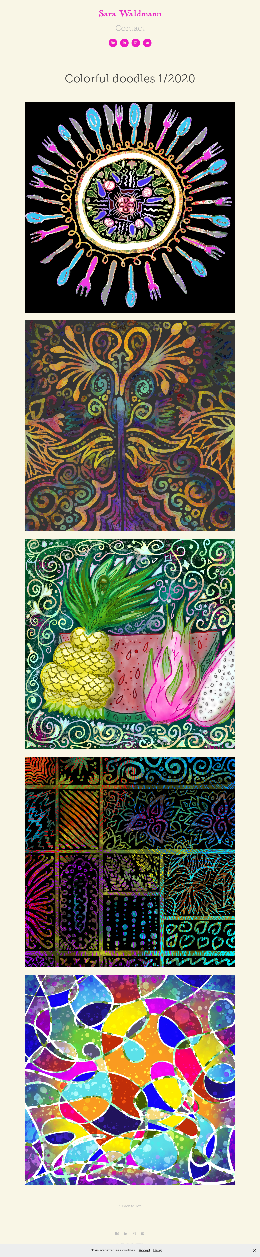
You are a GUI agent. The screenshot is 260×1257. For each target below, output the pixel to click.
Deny (157, 1250)
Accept (144, 1250)
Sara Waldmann (130, 15)
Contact (130, 28)
